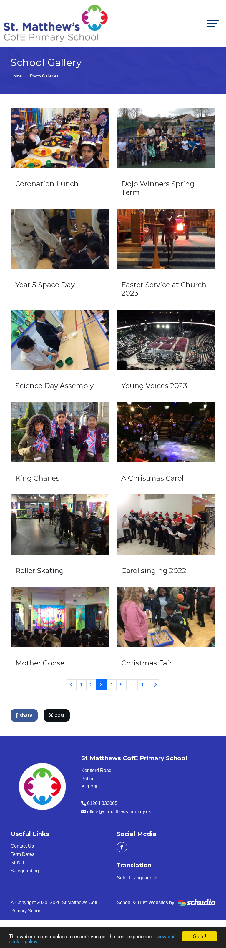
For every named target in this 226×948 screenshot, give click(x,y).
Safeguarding (25, 870)
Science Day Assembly (54, 385)
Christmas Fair (146, 663)
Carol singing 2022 (153, 570)
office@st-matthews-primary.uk (119, 811)
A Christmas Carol (152, 478)
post (59, 715)
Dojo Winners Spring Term (158, 188)
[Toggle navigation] (213, 23)
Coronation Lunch (47, 184)
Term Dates (22, 854)
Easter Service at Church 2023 (163, 289)
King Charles (37, 478)
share (26, 715)
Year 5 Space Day (45, 284)
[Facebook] (122, 847)
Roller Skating (39, 570)
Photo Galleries (44, 76)
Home (16, 76)
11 (143, 684)
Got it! (199, 936)
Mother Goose (39, 663)
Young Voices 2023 (154, 385)
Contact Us (22, 846)
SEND (17, 862)
